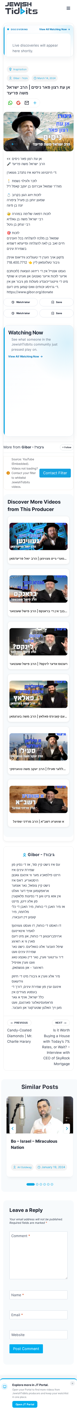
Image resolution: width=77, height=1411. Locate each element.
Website (18, 1335)
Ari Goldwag (24, 1167)
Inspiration (20, 69)
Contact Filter (55, 473)
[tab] (30, 1184)
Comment (20, 1236)
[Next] (66, 1128)
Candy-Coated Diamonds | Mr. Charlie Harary (19, 1032)
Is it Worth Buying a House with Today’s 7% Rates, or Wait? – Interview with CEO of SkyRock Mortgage (56, 1043)
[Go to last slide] (12, 1128)
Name (17, 1295)
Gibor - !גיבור (20, 78)
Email (17, 1315)
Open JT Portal (25, 1404)
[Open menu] (68, 8)
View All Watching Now (54, 29)
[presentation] (39, 1114)
